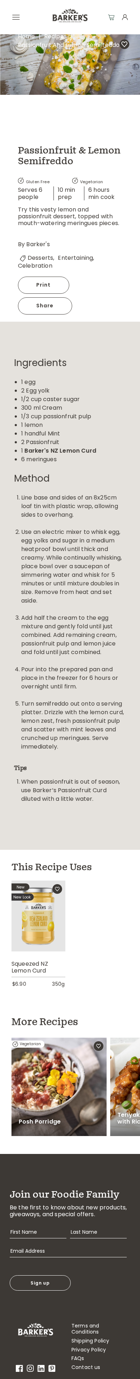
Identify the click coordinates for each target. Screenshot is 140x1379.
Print (43, 284)
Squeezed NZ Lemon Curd (29, 967)
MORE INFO (38, 927)
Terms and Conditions (85, 1329)
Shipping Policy (90, 1341)
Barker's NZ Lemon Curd (60, 451)
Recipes (55, 36)
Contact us (86, 1367)
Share (45, 305)
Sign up (40, 1283)
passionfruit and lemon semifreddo (69, 45)
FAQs (77, 1358)
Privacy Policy (88, 1350)
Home (26, 36)
